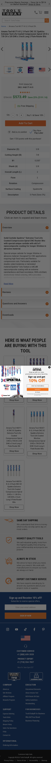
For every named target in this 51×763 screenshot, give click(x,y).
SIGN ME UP (37, 389)
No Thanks (37, 392)
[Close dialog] (49, 367)
